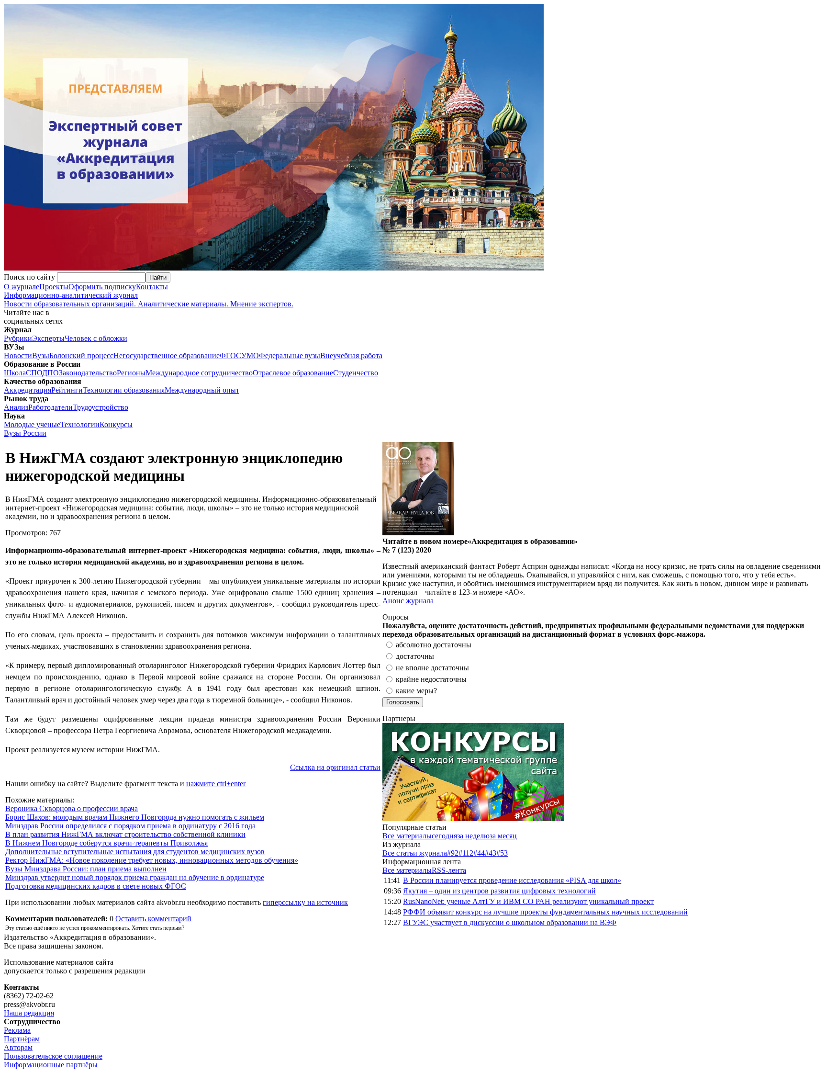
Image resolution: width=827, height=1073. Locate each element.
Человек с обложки (96, 338)
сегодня (444, 836)
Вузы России (25, 433)
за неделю (473, 836)
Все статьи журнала (414, 853)
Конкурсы (116, 424)
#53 (502, 853)
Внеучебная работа (351, 355)
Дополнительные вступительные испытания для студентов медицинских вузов (135, 851)
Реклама (17, 1030)
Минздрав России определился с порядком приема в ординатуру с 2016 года (130, 826)
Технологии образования (124, 390)
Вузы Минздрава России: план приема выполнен (86, 869)
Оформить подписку (102, 286)
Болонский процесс (81, 355)
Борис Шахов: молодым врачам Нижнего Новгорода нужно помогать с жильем (134, 817)
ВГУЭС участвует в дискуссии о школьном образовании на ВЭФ (509, 922)
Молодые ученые (32, 424)
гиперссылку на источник (305, 902)
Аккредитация (27, 390)
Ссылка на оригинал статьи (335, 767)
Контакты (152, 286)
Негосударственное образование (166, 355)
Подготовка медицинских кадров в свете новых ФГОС (95, 886)
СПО (34, 373)
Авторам (18, 1047)
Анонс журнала (408, 601)
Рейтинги (67, 390)
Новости (18, 355)
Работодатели (50, 407)
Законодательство (88, 373)
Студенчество (355, 373)
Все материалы (407, 836)
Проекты (53, 286)
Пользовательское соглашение (53, 1056)
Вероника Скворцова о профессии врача (71, 808)
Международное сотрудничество (199, 373)
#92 (452, 853)
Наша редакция (29, 1013)
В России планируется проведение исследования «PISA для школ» (512, 880)
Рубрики (18, 338)
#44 (479, 853)
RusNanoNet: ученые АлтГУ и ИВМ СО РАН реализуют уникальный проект (528, 901)
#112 (465, 853)
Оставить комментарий (153, 919)
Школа (15, 373)
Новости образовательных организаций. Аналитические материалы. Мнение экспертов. (148, 299)
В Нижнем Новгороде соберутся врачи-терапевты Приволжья (106, 843)
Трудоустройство (100, 407)
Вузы (40, 355)
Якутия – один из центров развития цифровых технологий (499, 891)
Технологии (80, 424)
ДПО (50, 373)
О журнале (21, 286)
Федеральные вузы (289, 355)
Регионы (131, 373)
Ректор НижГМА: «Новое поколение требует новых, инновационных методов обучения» (151, 860)
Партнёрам (22, 1039)
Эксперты (48, 338)
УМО (250, 355)
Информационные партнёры (51, 1065)
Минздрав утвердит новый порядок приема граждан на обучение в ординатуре (134, 877)
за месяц (503, 836)
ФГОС (230, 355)
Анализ (16, 407)
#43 (490, 853)
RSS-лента (449, 870)
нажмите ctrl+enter (216, 783)
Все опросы (802, 617)
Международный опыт (202, 390)
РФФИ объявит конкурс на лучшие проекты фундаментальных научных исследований (545, 912)
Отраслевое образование (293, 373)
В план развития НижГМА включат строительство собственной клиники (125, 834)
